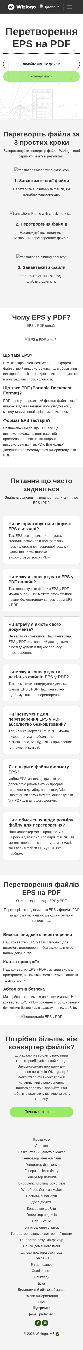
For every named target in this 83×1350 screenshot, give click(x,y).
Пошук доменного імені (41, 1246)
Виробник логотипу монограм (41, 1183)
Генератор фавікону (41, 1164)
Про (41, 1302)
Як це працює (41, 1264)
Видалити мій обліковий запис (41, 1289)
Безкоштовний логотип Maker (41, 1152)
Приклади (41, 1277)
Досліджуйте (41, 1202)
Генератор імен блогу (42, 1171)
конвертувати (41, 76)
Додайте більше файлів (41, 64)
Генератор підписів (41, 1215)
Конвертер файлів (41, 1208)
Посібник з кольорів (41, 1196)
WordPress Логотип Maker (41, 1189)
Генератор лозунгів (41, 1177)
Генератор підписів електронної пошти (41, 1233)
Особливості (41, 1271)
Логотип (41, 1146)
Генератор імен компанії (41, 1158)
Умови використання (41, 1296)
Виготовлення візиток (41, 1227)
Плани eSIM (41, 1221)
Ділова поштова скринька (41, 1252)
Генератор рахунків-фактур (41, 1240)
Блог (41, 1283)
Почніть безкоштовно (41, 1112)
